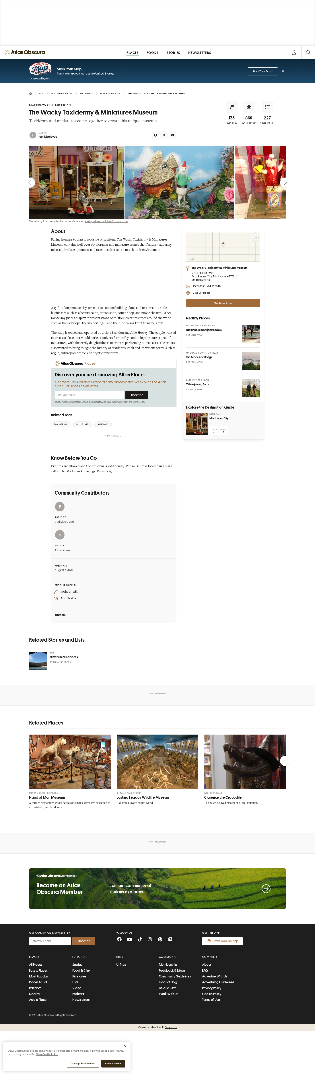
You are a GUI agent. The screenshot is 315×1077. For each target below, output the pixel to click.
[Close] (125, 1046)
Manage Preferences (83, 1063)
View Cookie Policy (47, 1054)
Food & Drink (81, 970)
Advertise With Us (214, 976)
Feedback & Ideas (172, 970)
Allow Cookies (113, 1063)
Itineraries (79, 976)
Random (35, 988)
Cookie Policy (211, 993)
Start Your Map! (262, 71)
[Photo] (251, 334)
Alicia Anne (62, 550)
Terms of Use (138, 402)
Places (34, 956)
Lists (75, 982)
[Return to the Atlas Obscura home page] (25, 52)
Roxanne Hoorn (62, 662)
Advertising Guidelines (218, 982)
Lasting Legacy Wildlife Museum (143, 797)
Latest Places (38, 970)
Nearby (34, 993)
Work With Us (168, 993)
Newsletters (81, 999)
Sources (60, 615)
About (206, 964)
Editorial (79, 956)
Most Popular (38, 976)
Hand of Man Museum (47, 797)
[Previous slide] (30, 183)
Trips (120, 956)
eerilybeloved (48, 136)
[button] (232, 107)
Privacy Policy (122, 402)
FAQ (205, 970)
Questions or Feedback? (157, 1027)
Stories (77, 964)
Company (209, 956)
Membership (168, 964)
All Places (35, 964)
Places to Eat (38, 982)
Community (168, 956)
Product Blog (168, 982)
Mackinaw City (219, 418)
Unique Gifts (167, 988)
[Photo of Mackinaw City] (197, 424)
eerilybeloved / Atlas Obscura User (106, 221)
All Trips (121, 964)
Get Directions (223, 303)
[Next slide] (285, 183)
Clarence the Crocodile (223, 797)
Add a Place (38, 999)
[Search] (308, 52)
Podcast (78, 993)
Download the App (225, 941)
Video (76, 988)
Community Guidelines (175, 976)
